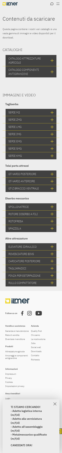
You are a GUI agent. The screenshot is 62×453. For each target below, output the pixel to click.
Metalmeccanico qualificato (29, 434)
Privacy (8, 378)
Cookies (9, 382)
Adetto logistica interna (27, 411)
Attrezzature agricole (15, 351)
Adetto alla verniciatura (27, 418)
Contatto (35, 355)
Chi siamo (35, 335)
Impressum (10, 374)
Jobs (33, 343)
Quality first (36, 331)
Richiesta (35, 359)
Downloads (36, 351)
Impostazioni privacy (14, 386)
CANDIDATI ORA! (21, 445)
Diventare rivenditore (15, 339)
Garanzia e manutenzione (17, 331)
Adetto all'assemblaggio (27, 426)
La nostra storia (38, 339)
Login (7, 398)
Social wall (36, 347)
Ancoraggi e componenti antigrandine (16, 356)
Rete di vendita (12, 335)
